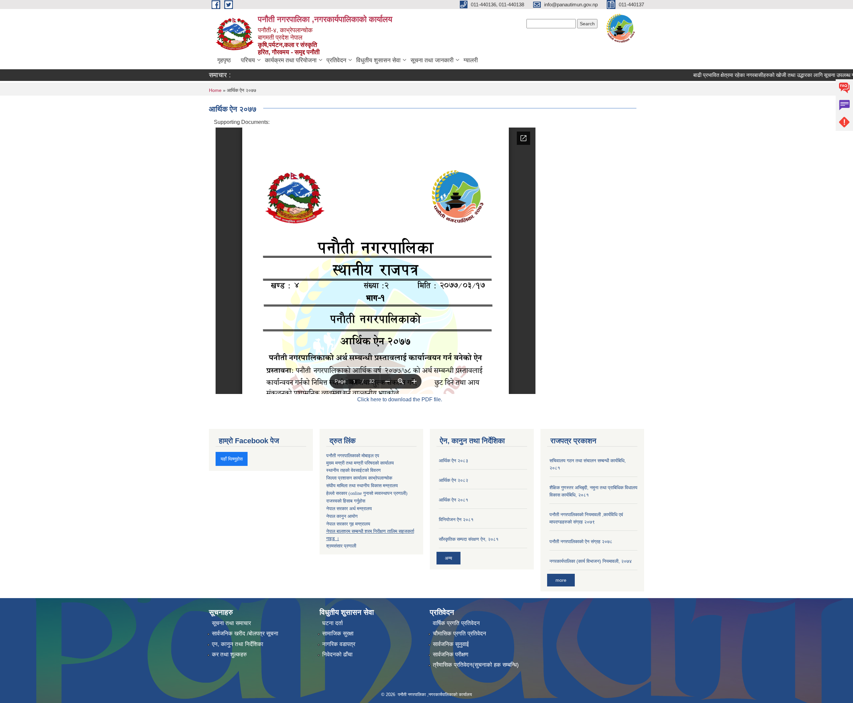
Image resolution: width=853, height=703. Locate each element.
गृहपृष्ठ (224, 60)
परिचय (248, 60)
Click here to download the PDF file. (399, 399)
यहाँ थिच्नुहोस (232, 459)
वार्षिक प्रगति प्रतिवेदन (456, 623)
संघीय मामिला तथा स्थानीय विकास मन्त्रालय (362, 485)
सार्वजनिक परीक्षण (450, 654)
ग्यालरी (470, 60)
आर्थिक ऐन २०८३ (453, 460)
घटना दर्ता (332, 623)
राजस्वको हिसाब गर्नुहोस (345, 501)
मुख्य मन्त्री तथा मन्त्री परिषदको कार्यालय (360, 463)
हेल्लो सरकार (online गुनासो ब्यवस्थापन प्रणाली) (367, 493)
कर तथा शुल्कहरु (229, 654)
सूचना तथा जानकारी (432, 60)
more (560, 580)
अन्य (448, 558)
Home (215, 90)
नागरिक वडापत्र (338, 644)
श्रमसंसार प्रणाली (341, 545)
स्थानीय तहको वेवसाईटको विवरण (353, 470)
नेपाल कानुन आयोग (342, 516)
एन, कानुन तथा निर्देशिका (237, 644)
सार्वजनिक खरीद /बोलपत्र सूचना (245, 633)
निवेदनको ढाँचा (337, 654)
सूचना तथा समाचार (231, 623)
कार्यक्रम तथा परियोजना (291, 60)
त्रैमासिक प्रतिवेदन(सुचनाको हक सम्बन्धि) (476, 665)
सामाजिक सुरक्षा (338, 633)
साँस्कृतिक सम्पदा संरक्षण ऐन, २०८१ (468, 539)
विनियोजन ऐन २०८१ (456, 519)
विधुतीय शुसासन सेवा (378, 60)
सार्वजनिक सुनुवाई (451, 644)
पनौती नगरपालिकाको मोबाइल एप (352, 455)
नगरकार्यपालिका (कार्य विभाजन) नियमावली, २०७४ (590, 561)
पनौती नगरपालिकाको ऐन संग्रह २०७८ (580, 541)
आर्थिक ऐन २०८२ (453, 480)
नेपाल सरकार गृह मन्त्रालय (348, 524)
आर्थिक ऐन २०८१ (453, 500)
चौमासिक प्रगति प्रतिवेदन (459, 633)
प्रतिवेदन (336, 60)
